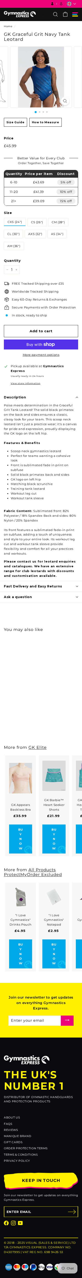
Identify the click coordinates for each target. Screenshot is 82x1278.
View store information (25, 383)
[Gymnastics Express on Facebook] (6, 1222)
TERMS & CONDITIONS (21, 1154)
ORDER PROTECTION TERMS (25, 1148)
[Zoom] (65, 101)
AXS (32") (35, 234)
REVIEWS (11, 1130)
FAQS (8, 1123)
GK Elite (37, 747)
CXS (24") (15, 222)
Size (8, 213)
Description (15, 397)
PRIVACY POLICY (17, 1160)
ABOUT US (12, 1117)
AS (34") (57, 234)
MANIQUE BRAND (17, 1136)
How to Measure (45, 122)
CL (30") (13, 234)
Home (8, 26)
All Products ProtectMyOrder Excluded (33, 872)
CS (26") (37, 222)
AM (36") (13, 246)
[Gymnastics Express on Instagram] (13, 1222)
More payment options (41, 354)
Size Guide (15, 122)
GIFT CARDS (13, 1142)
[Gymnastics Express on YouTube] (20, 1222)
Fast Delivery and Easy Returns (33, 586)
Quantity (12, 261)
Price (8, 138)
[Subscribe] (67, 1021)
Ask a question (18, 597)
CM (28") (58, 222)
